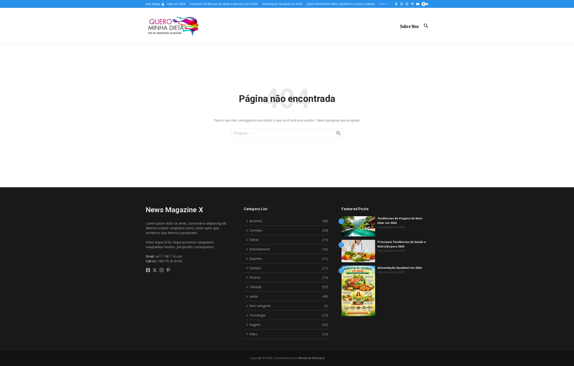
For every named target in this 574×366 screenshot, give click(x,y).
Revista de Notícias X (311, 358)
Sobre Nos (409, 26)
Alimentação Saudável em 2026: (399, 267)
